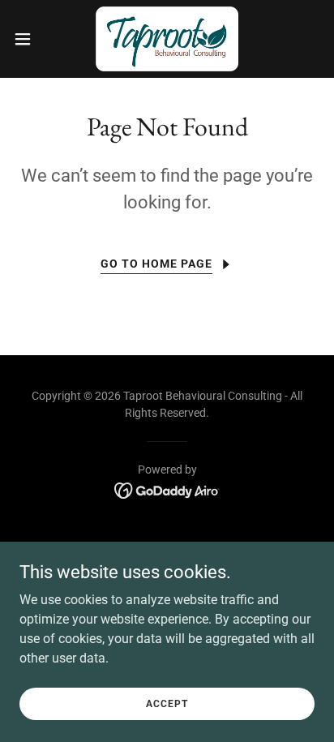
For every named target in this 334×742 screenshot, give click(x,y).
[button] (30, 39)
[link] (167, 38)
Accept (166, 703)
